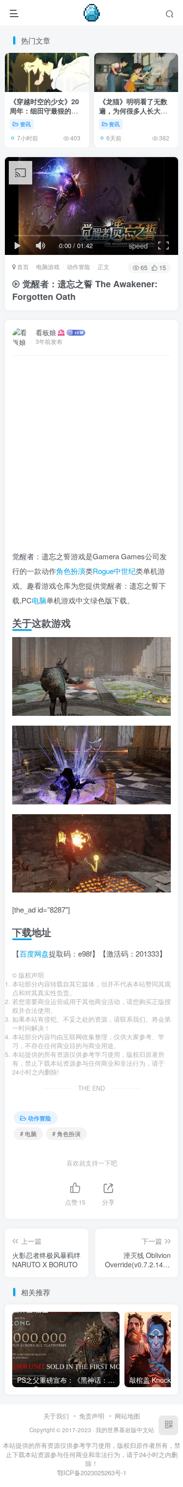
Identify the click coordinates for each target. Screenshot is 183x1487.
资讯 (25, 124)
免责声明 (91, 1415)
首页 (22, 266)
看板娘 (46, 332)
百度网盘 (34, 953)
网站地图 (127, 1415)
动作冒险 (78, 266)
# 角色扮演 (66, 1133)
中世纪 (125, 571)
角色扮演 (70, 571)
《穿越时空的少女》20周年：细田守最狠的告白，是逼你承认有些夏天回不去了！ (44, 115)
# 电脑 (28, 1133)
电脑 (39, 600)
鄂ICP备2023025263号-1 (91, 1472)
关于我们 (56, 1415)
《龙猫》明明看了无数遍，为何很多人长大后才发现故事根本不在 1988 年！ (133, 115)
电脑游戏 (48, 266)
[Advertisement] (91, 457)
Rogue (103, 571)
